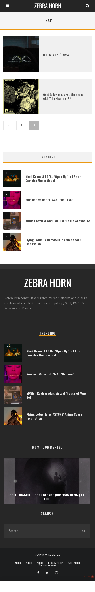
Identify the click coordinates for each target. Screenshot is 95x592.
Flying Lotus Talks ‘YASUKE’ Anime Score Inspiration (53, 241)
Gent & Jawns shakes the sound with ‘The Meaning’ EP (63, 96)
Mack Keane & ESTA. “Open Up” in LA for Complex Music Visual (53, 178)
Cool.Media (74, 562)
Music (29, 562)
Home (18, 562)
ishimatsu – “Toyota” (57, 54)
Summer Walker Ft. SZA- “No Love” (49, 199)
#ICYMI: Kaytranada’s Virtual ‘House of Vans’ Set (58, 220)
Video (40, 562)
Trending (47, 157)
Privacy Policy (55, 562)
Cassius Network (47, 565)
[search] (83, 531)
